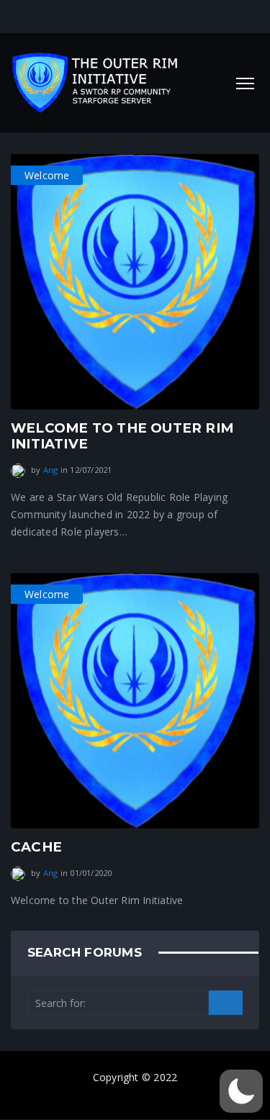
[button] (241, 1091)
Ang (50, 469)
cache (36, 847)
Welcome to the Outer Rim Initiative (122, 436)
